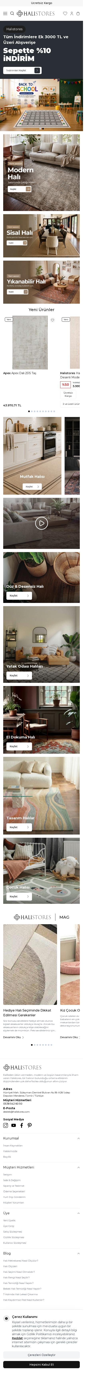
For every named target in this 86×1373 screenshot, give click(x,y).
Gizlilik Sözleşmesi (13, 1237)
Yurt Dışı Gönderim (14, 1196)
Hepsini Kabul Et (41, 1364)
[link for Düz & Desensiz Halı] (41, 577)
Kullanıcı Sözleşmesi (14, 1242)
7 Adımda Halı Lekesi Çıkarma (20, 1294)
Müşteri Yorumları (13, 1202)
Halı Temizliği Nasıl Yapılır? (18, 1283)
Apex (7, 373)
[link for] (41, 172)
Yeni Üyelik (9, 1220)
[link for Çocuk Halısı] (41, 871)
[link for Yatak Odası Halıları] (41, 644)
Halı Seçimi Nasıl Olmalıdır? (19, 1271)
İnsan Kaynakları (13, 1145)
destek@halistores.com (16, 1111)
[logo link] (35, 13)
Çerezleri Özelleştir (41, 1355)
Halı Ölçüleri (10, 1266)
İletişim (7, 1174)
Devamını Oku (12, 1037)
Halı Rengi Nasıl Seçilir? (16, 1277)
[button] (40, 129)
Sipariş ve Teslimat (13, 1185)
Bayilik (7, 1156)
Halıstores (68, 373)
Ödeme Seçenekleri (14, 1191)
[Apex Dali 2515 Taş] (30, 343)
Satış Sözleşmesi (12, 1231)
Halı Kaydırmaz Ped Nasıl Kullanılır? (23, 1299)
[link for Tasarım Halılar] (41, 795)
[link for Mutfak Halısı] (32, 456)
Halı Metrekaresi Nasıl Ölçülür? (20, 1260)
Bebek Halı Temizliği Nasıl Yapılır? (22, 1288)
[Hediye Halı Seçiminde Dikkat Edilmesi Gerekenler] (30, 964)
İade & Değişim (12, 1180)
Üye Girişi (8, 1225)
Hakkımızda (10, 1151)
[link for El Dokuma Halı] (41, 720)
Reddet (17, 1338)
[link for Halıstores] (41, 76)
